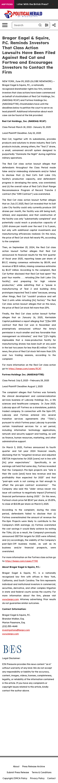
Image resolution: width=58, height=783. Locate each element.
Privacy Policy (37, 778)
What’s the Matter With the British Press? (25, 4)
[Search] (40, 25)
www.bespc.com (10, 633)
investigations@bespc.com (16, 630)
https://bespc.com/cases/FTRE (21, 561)
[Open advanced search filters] (46, 25)
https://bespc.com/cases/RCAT (25, 368)
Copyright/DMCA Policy (15, 778)
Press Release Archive (33, 766)
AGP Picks (7, 4)
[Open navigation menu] (5, 25)
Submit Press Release (18, 772)
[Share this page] (54, 25)
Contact (51, 778)
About (16, 766)
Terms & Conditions (41, 772)
